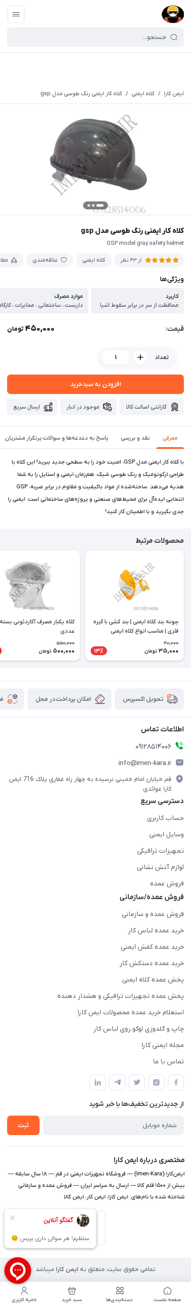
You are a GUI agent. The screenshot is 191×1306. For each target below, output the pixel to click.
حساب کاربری (165, 818)
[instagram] (156, 1082)
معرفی (170, 438)
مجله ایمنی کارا (162, 1045)
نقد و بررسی (135, 438)
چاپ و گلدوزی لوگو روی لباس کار (138, 1028)
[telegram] (117, 1082)
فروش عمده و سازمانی (153, 914)
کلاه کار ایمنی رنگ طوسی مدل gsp (81, 93)
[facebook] (176, 1082)
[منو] (16, 14)
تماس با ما (168, 1061)
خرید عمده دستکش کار (151, 963)
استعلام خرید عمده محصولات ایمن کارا (130, 1012)
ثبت (23, 1125)
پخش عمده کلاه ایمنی (153, 979)
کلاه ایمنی (143, 93)
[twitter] (137, 1082)
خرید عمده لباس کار (156, 930)
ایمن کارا (174, 93)
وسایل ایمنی (166, 834)
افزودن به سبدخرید (95, 384)
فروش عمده (167, 883)
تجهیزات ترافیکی (160, 850)
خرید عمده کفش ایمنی (152, 947)
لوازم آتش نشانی (160, 867)
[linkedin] (98, 1082)
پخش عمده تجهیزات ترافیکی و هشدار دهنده (120, 996)
